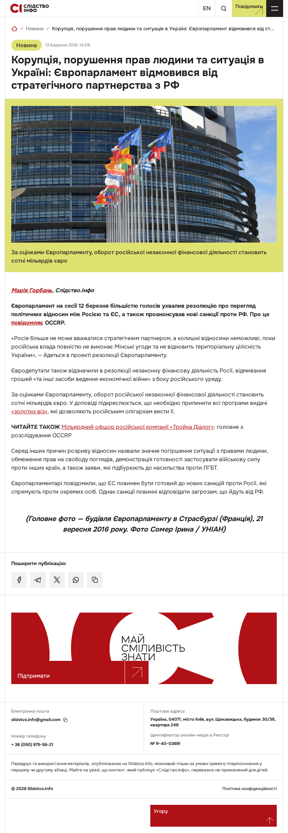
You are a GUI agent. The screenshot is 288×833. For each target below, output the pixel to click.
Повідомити (249, 6)
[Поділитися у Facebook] (19, 580)
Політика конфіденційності (249, 788)
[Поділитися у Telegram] (38, 580)
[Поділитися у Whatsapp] (76, 580)
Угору (161, 811)
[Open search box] (223, 8)
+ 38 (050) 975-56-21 (32, 744)
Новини (35, 28)
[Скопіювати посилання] (95, 580)
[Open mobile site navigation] (274, 8)
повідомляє (27, 322)
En (207, 8)
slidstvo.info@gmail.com (35, 719)
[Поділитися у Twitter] (57, 580)
